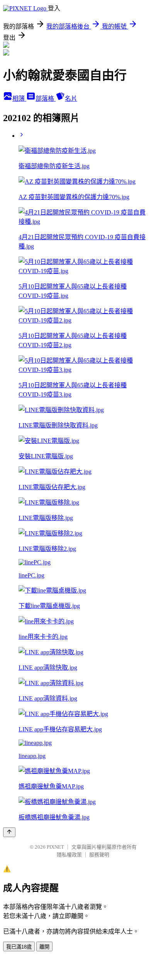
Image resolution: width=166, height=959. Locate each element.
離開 (44, 947)
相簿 (19, 98)
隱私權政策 (69, 855)
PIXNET (55, 847)
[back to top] (9, 832)
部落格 (46, 98)
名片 (71, 98)
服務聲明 (99, 855)
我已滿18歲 (19, 947)
